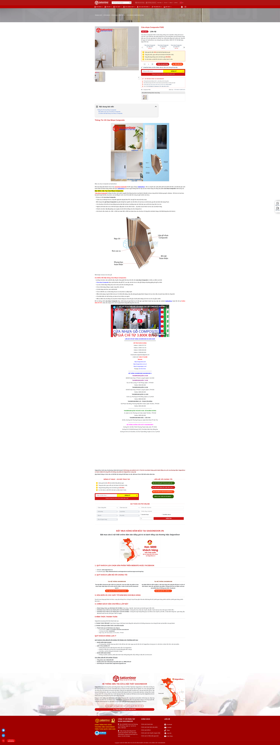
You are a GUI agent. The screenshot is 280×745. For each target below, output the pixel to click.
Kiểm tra (169, 518)
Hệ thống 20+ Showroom (154, 86)
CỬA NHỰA (98, 6)
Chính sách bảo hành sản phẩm (149, 727)
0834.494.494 (178, 64)
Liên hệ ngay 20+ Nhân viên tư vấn (134, 706)
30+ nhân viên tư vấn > (164, 86)
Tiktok (168, 730)
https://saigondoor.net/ (140, 361)
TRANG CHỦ (98, 15)
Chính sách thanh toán (147, 724)
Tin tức (165, 2)
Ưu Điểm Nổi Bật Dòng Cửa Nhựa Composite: (110, 113)
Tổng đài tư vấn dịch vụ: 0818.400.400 (125, 709)
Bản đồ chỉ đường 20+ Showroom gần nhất (163, 483)
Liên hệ (175, 2)
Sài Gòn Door (142, 368)
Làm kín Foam (145, 514)
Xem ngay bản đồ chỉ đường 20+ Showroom (116, 590)
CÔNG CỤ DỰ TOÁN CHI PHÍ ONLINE (162, 496)
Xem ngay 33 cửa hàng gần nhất (114, 706)
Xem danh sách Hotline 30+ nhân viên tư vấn (162, 487)
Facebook (169, 724)
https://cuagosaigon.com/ (140, 366)
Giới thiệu (159, 2)
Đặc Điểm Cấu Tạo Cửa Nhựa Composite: (109, 111)
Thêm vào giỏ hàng (162, 64)
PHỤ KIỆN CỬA (157, 6)
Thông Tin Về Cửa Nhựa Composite (106, 110)
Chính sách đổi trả (145, 730)
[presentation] (95, 77)
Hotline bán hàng (140, 2)
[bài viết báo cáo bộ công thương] (105, 733)
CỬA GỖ (108, 6)
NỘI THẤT (167, 6)
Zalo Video (170, 736)
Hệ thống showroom (152, 2)
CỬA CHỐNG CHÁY (129, 6)
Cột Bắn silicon (167, 514)
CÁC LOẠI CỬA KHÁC (144, 6)
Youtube (169, 727)
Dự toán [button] (277, 210)
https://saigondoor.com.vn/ (140, 364)
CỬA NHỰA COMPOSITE (118, 15)
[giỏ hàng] (182, 7)
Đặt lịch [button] (277, 205)
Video (170, 2)
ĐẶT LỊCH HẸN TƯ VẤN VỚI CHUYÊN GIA (162, 491)
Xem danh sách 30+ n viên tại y (162, 590)
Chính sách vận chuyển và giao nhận (150, 733)
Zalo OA (169, 733)
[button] (3, 730)
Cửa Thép (117, 6)
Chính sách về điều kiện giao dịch (150, 736)
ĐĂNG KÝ (174, 71)
